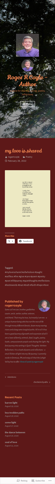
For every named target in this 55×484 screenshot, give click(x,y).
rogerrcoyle (13, 157)
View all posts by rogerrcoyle (31, 362)
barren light (11, 402)
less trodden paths (14, 412)
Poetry (29, 157)
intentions (10, 378)
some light (10, 422)
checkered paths (40, 383)
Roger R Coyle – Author (27, 81)
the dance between (15, 432)
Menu (29, 104)
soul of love (11, 442)
